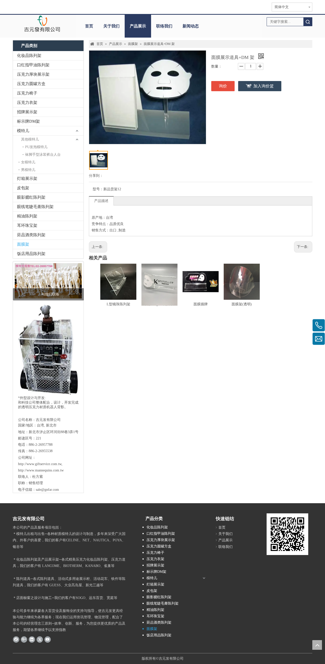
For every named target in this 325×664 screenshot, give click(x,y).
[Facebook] (16, 639)
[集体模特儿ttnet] (48, 281)
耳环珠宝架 (27, 225)
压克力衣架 (27, 102)
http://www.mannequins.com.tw (41, 470)
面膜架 (23, 244)
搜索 (307, 22)
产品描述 (101, 201)
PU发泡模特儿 (36, 147)
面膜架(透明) (242, 304)
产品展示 (138, 26)
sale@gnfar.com (47, 490)
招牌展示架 (27, 112)
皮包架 (23, 188)
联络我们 (164, 26)
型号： (98, 189)
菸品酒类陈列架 (31, 235)
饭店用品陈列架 (31, 253)
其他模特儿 (30, 139)
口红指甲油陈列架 (33, 65)
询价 (223, 86)
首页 (89, 26)
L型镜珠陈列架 (118, 304)
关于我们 (111, 26)
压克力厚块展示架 (33, 74)
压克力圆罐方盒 (31, 84)
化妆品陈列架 (29, 55)
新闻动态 (191, 26)
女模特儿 (28, 162)
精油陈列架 (27, 216)
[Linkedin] (32, 639)
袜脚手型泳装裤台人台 (43, 154)
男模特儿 (28, 170)
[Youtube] (47, 639)
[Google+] (24, 639)
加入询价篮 (263, 86)
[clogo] (42, 24)
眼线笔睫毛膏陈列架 (35, 206)
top (317, 645)
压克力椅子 (27, 93)
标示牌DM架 (28, 121)
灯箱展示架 (27, 178)
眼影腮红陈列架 (31, 197)
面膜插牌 (200, 304)
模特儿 (23, 131)
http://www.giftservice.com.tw (39, 464)
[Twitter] (40, 639)
